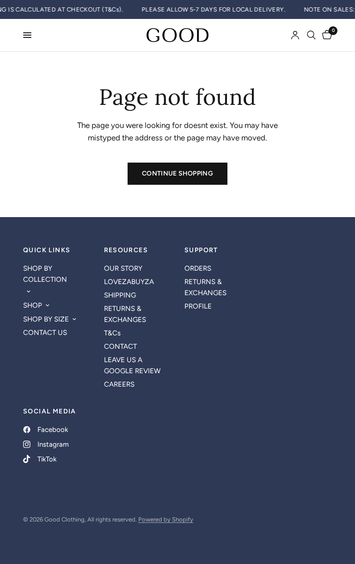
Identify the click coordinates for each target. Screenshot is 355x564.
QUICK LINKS (46, 250)
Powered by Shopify (165, 519)
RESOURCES (126, 250)
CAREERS (119, 384)
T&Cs (112, 333)
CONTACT (120, 346)
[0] (325, 35)
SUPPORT (201, 250)
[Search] (311, 35)
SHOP (32, 305)
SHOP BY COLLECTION (45, 274)
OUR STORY (123, 268)
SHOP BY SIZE (46, 319)
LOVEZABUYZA (129, 282)
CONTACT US (45, 332)
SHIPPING (120, 295)
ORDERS (197, 268)
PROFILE (198, 306)
